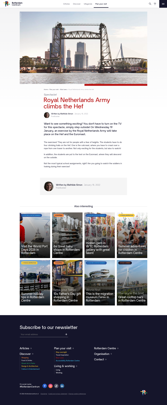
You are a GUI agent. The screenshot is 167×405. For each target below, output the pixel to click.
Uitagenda (88, 4)
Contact (99, 359)
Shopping (25, 358)
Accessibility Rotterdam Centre (68, 361)
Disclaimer (44, 394)
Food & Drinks (26, 360)
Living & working (64, 366)
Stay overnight (61, 352)
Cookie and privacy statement (57, 394)
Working (59, 373)
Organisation (101, 353)
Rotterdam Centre (105, 348)
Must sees (60, 358)
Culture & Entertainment (30, 369)
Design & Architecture (29, 366)
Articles (66, 4)
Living (58, 370)
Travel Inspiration (62, 355)
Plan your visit (101, 4)
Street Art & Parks (28, 363)
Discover (77, 4)
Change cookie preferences (77, 394)
